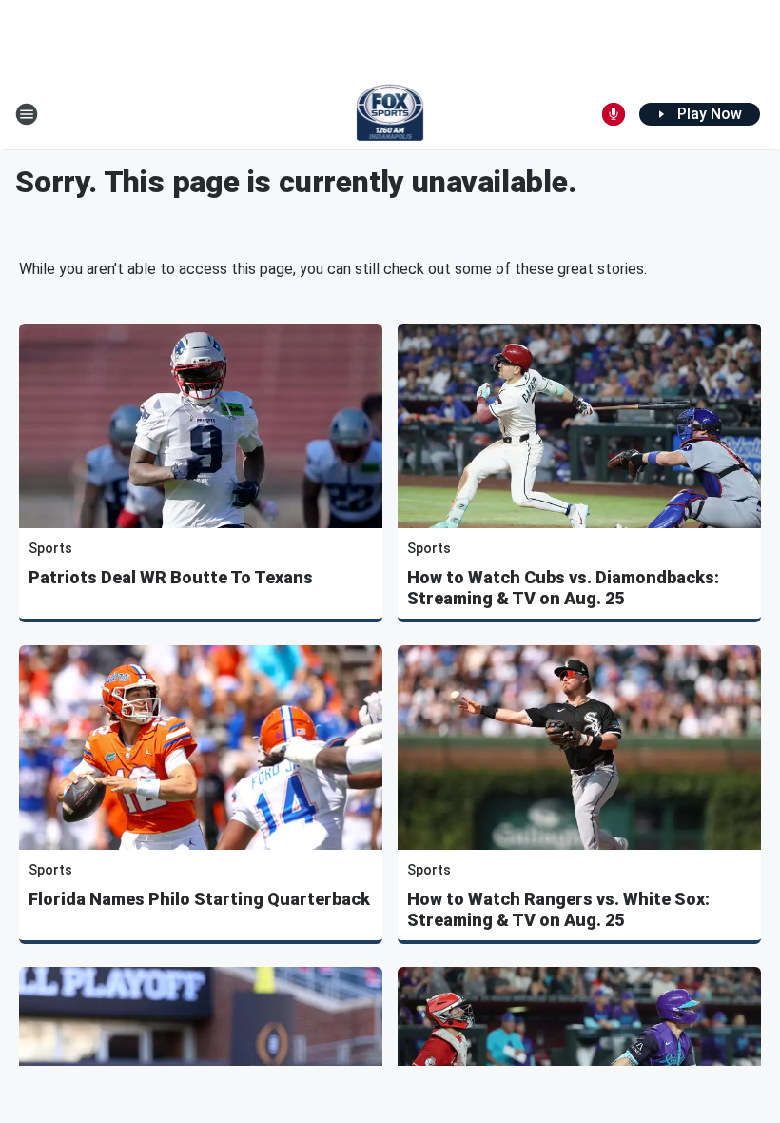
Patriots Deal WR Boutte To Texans (171, 577)
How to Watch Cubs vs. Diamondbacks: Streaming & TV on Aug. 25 (563, 587)
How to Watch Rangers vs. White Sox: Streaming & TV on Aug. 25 (558, 909)
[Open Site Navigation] (26, 114)
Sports (50, 548)
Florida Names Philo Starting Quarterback (199, 899)
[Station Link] (390, 114)
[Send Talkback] (613, 114)
